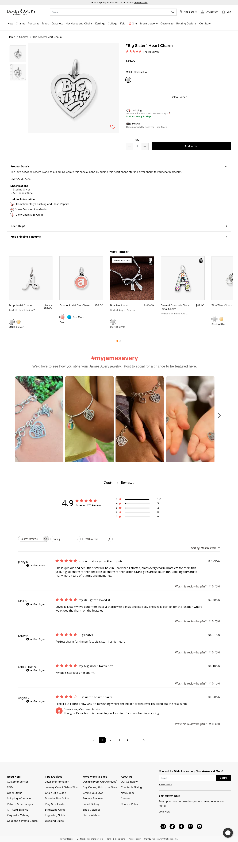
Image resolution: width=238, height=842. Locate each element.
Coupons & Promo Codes (22, 821)
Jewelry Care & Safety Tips (61, 787)
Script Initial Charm (20, 305)
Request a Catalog (18, 815)
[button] (209, 11)
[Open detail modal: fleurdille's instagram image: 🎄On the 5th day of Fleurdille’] (190, 419)
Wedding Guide (54, 821)
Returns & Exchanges (20, 804)
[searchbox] (30, 539)
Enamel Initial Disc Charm (74, 305)
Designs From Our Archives (100, 781)
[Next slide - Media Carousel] (218, 415)
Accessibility (135, 838)
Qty (137, 139)
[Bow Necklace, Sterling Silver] (113, 322)
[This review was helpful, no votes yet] (210, 586)
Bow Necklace (119, 305)
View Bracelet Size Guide (31, 209)
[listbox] (18, 86)
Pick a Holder (179, 97)
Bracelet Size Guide (57, 798)
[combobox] (113, 12)
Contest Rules (129, 804)
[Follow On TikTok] (172, 826)
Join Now (164, 811)
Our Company (129, 782)
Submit (223, 778)
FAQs (10, 787)
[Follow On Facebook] (181, 826)
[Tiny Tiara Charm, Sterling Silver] (214, 319)
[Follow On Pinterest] (190, 826)
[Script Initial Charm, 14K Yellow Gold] (18, 322)
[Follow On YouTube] (199, 826)
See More (78, 317)
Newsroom (127, 793)
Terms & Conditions (116, 838)
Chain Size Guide (55, 793)
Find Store (161, 127)
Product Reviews (93, 798)
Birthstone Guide (55, 809)
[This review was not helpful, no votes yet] (216, 586)
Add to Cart (192, 146)
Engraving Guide (55, 815)
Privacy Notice (165, 784)
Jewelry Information (57, 782)
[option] (18, 54)
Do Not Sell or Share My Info (90, 838)
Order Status (14, 793)
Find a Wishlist (91, 815)
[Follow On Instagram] (163, 826)
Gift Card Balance (17, 809)
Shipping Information (19, 798)
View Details (141, 2)
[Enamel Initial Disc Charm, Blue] (69, 317)
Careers (125, 798)
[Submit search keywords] (174, 12)
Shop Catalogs (91, 809)
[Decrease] (144, 146)
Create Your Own (93, 793)
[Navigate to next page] (144, 740)
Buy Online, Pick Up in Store (100, 787)
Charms (23, 37)
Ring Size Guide (54, 804)
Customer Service (18, 782)
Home (11, 37)
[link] (112, 23)
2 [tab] (120, 342)
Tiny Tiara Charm (222, 305)
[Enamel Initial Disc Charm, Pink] (62, 317)
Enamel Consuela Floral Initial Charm (175, 307)
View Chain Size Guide (30, 214)
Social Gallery (91, 804)
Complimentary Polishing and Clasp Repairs (42, 204)
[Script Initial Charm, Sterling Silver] (12, 322)
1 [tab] (117, 342)
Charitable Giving (131, 787)
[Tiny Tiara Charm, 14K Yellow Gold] (221, 319)
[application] (64, 91)
